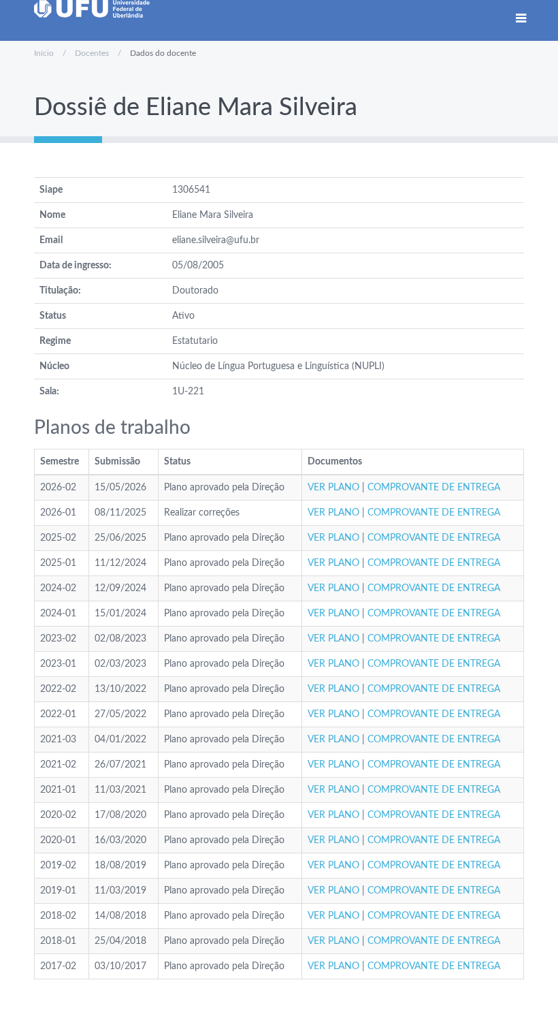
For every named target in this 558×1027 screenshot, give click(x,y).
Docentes (92, 53)
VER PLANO (333, 487)
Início (44, 53)
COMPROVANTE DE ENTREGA (433, 487)
